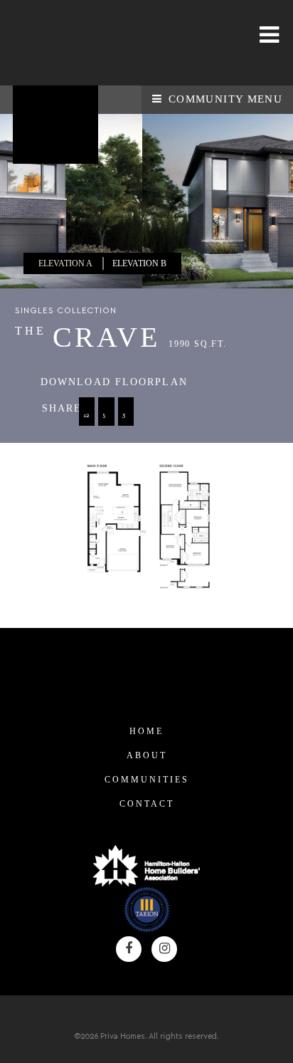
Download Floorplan (114, 382)
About (147, 755)
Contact (146, 804)
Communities (147, 780)
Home (146, 731)
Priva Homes (60, 42)
